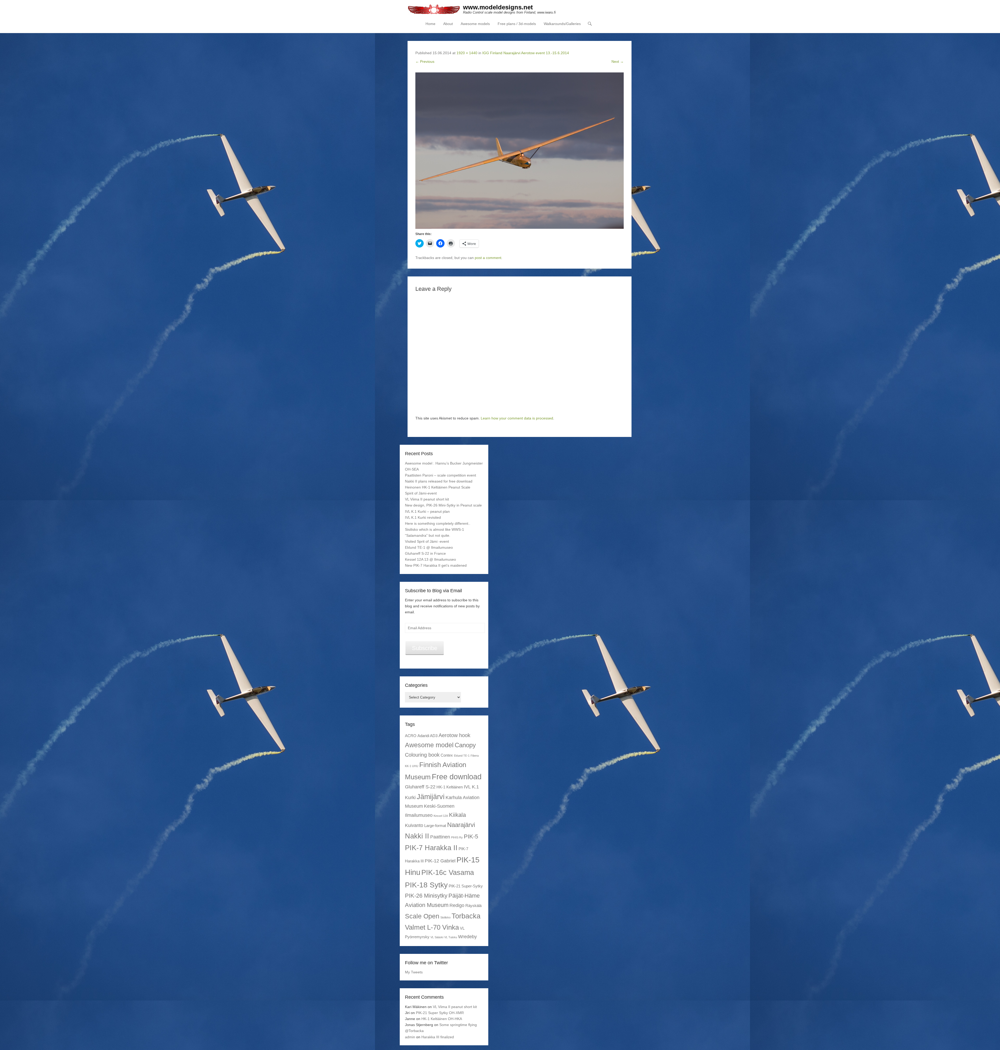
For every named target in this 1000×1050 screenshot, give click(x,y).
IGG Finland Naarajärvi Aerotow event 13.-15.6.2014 (525, 53)
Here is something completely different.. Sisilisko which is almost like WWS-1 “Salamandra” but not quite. (437, 529)
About (448, 24)
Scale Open (422, 916)
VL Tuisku (450, 937)
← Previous (424, 61)
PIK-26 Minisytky (426, 895)
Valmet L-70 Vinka (432, 927)
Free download (457, 776)
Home (430, 24)
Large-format (435, 825)
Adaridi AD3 (427, 735)
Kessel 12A (441, 815)
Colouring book (422, 755)
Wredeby (467, 936)
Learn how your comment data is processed (517, 418)
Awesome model (429, 745)
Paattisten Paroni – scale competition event (440, 475)
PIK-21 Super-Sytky (466, 886)
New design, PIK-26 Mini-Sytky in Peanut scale (443, 505)
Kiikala (457, 815)
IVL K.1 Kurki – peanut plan (427, 511)
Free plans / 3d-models (517, 24)
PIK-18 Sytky (426, 885)
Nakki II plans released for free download (438, 481)
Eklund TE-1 (462, 755)
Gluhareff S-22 (420, 786)
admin (410, 1037)
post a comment (488, 258)
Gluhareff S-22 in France (425, 553)
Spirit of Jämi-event (421, 493)
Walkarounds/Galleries (562, 24)
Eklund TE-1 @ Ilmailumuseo (429, 547)
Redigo (456, 905)
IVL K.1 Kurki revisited (423, 517)
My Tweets (414, 972)
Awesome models (475, 24)
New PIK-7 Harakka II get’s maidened (436, 565)
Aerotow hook (454, 735)
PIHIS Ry (457, 837)
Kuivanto (414, 825)
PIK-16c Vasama (447, 872)
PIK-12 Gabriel (440, 860)
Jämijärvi (431, 797)
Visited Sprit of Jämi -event (427, 541)
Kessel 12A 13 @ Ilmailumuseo (430, 559)
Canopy (465, 745)
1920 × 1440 (467, 53)
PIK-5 (471, 836)
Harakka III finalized (437, 1037)
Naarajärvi (461, 824)
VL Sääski (436, 937)
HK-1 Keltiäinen (449, 787)
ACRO (410, 735)
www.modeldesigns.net (498, 7)
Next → (617, 61)
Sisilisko (445, 917)
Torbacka (466, 916)
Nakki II (417, 836)
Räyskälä (473, 905)
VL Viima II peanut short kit (427, 499)
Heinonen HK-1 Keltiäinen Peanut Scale (437, 487)
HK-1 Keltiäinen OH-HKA (441, 1019)
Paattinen (440, 836)
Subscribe (424, 648)
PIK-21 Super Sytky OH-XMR (440, 1013)
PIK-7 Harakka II (431, 848)
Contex (447, 755)
